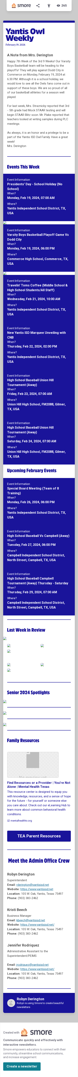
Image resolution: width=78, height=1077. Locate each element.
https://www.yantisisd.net (36, 889)
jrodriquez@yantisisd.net (32, 965)
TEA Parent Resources (39, 836)
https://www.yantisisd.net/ (37, 924)
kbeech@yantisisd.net (30, 920)
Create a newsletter (22, 1066)
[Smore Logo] (21, 5)
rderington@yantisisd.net (32, 885)
